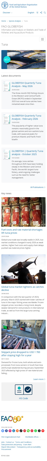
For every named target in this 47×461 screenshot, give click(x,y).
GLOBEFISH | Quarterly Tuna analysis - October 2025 (27, 152)
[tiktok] (21, 430)
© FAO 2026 (5, 456)
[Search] (44, 12)
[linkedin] (13, 430)
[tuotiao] (24, 430)
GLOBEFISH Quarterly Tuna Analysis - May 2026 (26, 84)
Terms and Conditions (23, 442)
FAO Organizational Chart (10, 437)
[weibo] (32, 430)
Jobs (3, 442)
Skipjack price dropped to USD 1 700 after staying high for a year (20, 354)
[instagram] (10, 430)
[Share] (40, 12)
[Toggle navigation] (42, 39)
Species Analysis (15, 21)
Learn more (38, 379)
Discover (7, 12)
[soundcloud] (17, 430)
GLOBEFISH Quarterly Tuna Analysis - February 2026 (26, 117)
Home (3, 21)
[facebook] (6, 430)
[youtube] (43, 430)
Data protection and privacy (11, 444)
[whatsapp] (35, 430)
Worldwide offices (32, 437)
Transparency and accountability (29, 447)
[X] (39, 430)
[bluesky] (2, 430)
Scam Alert (27, 444)
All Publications (36, 187)
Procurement (6, 449)
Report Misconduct (8, 447)
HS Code (23, 398)
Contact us (10, 442)
